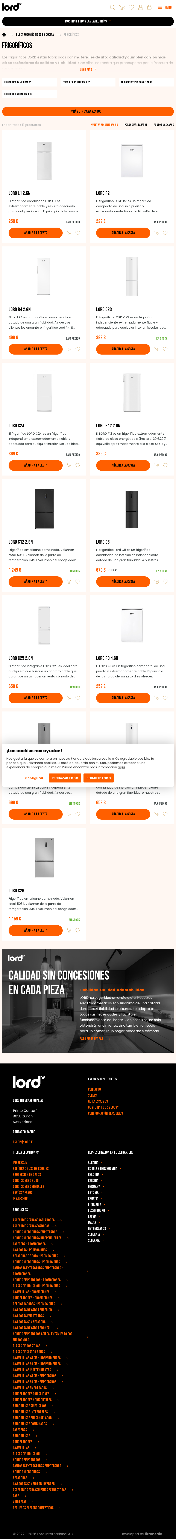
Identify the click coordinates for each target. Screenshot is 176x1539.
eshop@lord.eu (23, 1142)
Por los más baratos (135, 125)
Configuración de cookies (105, 1113)
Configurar (34, 778)
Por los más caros (164, 125)
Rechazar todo (65, 778)
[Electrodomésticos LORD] (11, 6)
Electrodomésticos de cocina (35, 35)
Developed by (132, 1534)
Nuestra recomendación (104, 125)
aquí (121, 767)
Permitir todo (98, 778)
